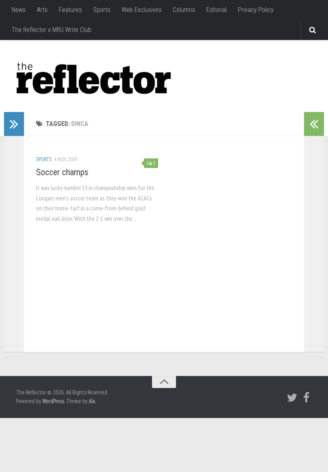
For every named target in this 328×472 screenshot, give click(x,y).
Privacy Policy (256, 10)
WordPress (53, 401)
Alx (92, 401)
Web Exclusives (142, 10)
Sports (101, 10)
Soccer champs (62, 172)
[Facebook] (306, 397)
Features (70, 10)
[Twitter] (292, 397)
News (19, 10)
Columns (184, 10)
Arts (42, 10)
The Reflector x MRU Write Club (51, 30)
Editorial (216, 10)
